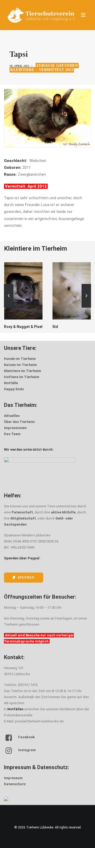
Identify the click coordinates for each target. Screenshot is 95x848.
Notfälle (11, 383)
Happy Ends (14, 389)
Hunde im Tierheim (20, 359)
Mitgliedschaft (23, 518)
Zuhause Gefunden (57, 66)
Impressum (13, 778)
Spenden (26, 577)
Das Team (12, 434)
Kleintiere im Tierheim (22, 371)
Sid (35, 327)
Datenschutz (15, 784)
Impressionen (15, 428)
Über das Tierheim (19, 422)
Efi (83, 327)
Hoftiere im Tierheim (21, 377)
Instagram (27, 750)
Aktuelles (12, 416)
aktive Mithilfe (63, 512)
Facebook (26, 737)
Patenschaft (22, 512)
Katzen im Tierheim (20, 365)
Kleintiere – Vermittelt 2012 (41, 70)
